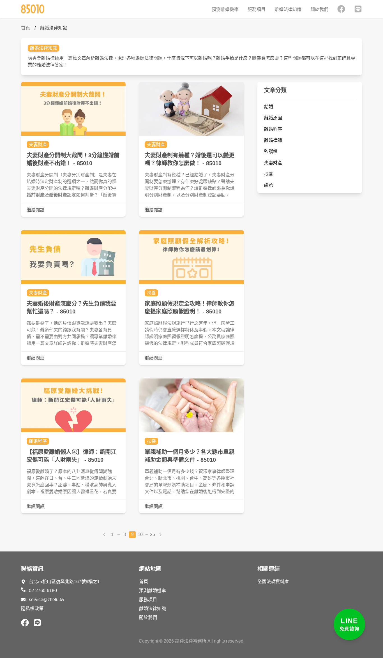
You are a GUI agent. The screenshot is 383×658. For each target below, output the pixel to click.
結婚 (268, 106)
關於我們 (319, 9)
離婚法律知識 (287, 9)
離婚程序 (38, 441)
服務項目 (257, 9)
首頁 (25, 28)
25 (152, 534)
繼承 (268, 185)
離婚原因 (273, 118)
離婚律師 (273, 140)
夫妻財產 (38, 144)
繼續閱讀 (36, 209)
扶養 (151, 292)
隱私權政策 (32, 608)
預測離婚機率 (225, 9)
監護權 (271, 151)
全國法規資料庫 (273, 581)
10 (140, 534)
